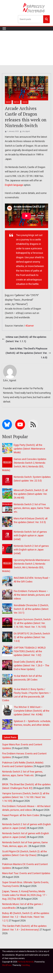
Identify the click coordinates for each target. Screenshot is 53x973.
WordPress (7, 965)
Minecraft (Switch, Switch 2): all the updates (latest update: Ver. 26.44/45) (31, 494)
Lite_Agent (26, 131)
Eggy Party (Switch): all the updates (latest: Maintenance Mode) (29, 449)
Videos (25, 102)
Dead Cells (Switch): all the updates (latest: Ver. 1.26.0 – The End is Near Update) (31, 665)
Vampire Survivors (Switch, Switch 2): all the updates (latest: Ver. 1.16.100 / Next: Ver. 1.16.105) (32, 623)
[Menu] (4, 28)
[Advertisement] (26, 48)
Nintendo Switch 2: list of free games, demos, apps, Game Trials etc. (32, 508)
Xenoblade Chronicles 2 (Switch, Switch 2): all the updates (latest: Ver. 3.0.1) (31, 609)
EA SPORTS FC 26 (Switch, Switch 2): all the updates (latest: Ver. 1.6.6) (32, 637)
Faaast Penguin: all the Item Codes (20, 815)
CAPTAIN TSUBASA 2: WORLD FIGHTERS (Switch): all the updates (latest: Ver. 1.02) (30, 651)
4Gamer (29, 325)
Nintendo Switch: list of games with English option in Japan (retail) (30, 535)
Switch (16, 102)
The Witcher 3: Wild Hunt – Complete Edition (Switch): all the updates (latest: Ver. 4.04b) (31, 711)
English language (14, 184)
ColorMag (25, 965)
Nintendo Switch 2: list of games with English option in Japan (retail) (31, 549)
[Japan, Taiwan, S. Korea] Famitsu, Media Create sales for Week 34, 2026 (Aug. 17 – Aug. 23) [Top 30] (24, 895)
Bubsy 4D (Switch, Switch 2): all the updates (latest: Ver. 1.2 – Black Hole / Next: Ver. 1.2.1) (25, 917)
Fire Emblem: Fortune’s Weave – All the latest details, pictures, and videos (32, 595)
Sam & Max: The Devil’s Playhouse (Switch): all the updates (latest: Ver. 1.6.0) (26, 353)
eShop (8, 102)
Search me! (46, 19)
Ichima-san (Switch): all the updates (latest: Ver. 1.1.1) (26, 339)
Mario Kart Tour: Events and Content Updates (26, 873)
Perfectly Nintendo (26, 962)
